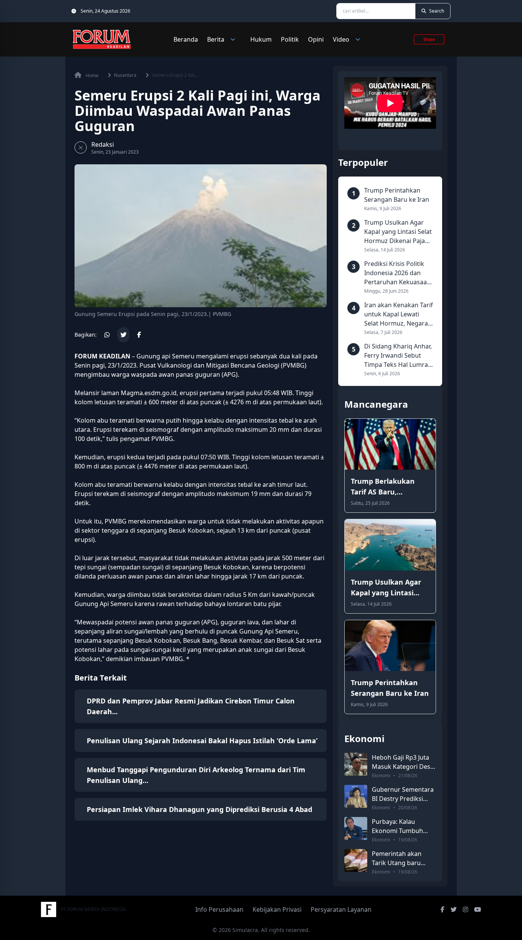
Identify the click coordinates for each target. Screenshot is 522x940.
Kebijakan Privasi (277, 909)
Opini (316, 39)
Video (341, 39)
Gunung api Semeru (165, 356)
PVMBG (294, 365)
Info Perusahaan (219, 909)
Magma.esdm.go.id (149, 393)
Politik (290, 39)
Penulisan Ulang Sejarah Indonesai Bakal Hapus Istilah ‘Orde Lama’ (202, 740)
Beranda (185, 39)
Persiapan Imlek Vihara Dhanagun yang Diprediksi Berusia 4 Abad (199, 809)
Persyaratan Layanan (341, 909)
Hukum (261, 39)
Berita (215, 39)
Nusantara (125, 75)
